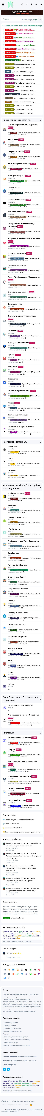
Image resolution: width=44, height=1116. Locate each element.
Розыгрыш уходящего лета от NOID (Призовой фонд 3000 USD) (24, 64)
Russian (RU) (18, 1101)
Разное (11, 403)
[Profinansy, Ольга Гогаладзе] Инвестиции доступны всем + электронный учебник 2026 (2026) (28, 94)
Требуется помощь (16, 788)
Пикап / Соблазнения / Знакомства (24, 277)
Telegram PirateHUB (10, 1042)
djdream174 (22, 454)
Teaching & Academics (18, 613)
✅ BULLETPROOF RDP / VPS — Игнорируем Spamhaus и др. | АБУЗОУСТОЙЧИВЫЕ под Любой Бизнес (27, 60)
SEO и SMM (13, 139)
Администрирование (17, 211)
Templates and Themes (18, 589)
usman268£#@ (24, 656)
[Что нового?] (31, 4)
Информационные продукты (17, 120)
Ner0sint (9, 953)
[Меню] (2, 4)
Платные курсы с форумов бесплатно (19, 820)
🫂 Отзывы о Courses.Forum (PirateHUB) (24, 37)
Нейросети (12, 330)
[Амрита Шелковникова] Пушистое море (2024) (23, 102)
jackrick (22, 234)
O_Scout (22, 524)
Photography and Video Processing (23, 541)
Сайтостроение (14, 187)
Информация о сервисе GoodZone (23, 715)
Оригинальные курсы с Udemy (21, 427)
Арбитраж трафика (16, 175)
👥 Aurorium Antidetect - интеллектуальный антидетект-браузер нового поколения (25, 56)
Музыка (11, 355)
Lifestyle (11, 601)
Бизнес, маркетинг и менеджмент (22, 125)
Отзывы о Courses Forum (12, 1031)
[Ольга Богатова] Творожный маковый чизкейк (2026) (24, 75)
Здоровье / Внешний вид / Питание (24, 238)
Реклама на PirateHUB (13, 828)
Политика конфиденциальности (11, 1105)
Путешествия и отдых (17, 265)
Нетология (12, 470)
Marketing (12, 505)
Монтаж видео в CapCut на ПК (26, 169)
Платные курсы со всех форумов (15, 1037)
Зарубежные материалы (18, 415)
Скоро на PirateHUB (17, 800)
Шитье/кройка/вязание (18, 343)
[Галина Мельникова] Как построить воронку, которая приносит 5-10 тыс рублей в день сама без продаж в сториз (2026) (24, 98)
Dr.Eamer (21, 422)
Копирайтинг (13, 379)
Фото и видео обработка (19, 163)
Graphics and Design (17, 577)
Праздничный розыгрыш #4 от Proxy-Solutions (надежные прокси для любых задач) (24, 68)
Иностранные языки (17, 253)
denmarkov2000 (25, 745)
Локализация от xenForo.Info (10, 1111)
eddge (21, 795)
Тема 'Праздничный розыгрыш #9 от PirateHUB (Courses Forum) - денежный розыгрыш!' (21, 868)
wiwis (20, 195)
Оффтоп (11, 749)
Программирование (16, 199)
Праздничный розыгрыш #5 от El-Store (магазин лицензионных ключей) (24, 87)
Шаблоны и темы (15, 304)
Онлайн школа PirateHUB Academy (16, 1039)
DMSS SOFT (23, 299)
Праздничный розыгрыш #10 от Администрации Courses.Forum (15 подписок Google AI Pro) (24, 113)
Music (10, 660)
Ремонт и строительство (18, 391)
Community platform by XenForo (24, 1109)
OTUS (10, 458)
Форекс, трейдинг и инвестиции (22, 316)
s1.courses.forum (17, 918)
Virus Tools (22, 536)
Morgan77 (21, 560)
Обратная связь (29, 1101)
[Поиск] (36, 4)
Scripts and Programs (17, 636)
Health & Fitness (15, 648)
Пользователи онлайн (15, 927)
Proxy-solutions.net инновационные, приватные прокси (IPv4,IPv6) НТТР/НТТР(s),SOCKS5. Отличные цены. (25, 41)
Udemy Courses (24, 434)
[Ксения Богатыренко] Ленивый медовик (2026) (24, 79)
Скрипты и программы (18, 292)
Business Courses (16, 493)
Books (10, 672)
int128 (27, 771)
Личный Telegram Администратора (16, 1045)
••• (40, 957)
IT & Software (14, 529)
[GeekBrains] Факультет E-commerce (27, 452)
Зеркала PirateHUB (12, 824)
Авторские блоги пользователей (22, 761)
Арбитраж (33, 20)
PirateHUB (8, 732)
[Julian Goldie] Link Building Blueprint (27, 498)
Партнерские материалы (15, 441)
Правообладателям (10, 1022)
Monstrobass (22, 584)
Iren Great (25, 260)
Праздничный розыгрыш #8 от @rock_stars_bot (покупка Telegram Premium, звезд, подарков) (24, 106)
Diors (23, 183)
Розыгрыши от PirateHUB (19, 776)
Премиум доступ (9, 1025)
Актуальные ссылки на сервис (20, 705)
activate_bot (23, 596)
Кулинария (12, 367)
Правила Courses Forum (12, 1028)
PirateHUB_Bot (25, 783)
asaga (20, 500)
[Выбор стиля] (41, 4)
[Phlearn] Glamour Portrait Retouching (26, 582)
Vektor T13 (23, 757)
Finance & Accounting (17, 517)
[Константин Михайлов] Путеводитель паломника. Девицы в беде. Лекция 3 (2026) (23, 71)
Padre (23, 171)
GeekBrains (13, 446)
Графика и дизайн (16, 151)
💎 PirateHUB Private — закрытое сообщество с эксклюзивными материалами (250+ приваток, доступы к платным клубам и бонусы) (25, 34)
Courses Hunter (24, 548)
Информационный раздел (19, 737)
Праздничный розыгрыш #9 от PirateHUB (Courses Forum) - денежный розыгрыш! (24, 109)
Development (14, 553)
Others (11, 684)
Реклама (6, 1034)
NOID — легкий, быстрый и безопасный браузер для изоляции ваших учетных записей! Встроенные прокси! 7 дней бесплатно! (25, 45)
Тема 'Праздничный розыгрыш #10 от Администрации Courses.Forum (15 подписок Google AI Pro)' (23, 855)
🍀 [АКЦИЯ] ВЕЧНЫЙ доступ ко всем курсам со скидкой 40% (24, 30)
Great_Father (24, 207)
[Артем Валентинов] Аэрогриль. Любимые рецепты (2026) (24, 83)
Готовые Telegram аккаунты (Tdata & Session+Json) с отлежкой (25, 53)
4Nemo (21, 667)
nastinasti (21, 477)
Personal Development (18, 565)
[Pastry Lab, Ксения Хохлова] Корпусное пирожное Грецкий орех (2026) (24, 90)
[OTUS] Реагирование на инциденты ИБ (26, 463)
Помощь (26, 1105)
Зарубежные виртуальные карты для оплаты (22, 832)
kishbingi (22, 512)
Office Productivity (16, 624)
